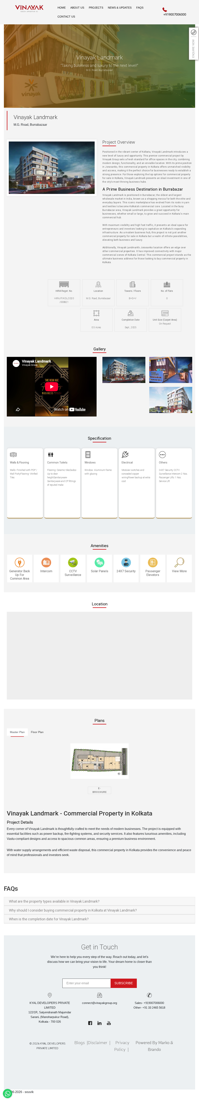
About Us (77, 7)
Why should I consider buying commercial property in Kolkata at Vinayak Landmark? (73, 910)
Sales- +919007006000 (149, 1003)
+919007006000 (174, 14)
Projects (96, 7)
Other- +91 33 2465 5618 (149, 1007)
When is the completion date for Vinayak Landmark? (49, 919)
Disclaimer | (99, 1045)
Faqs (139, 7)
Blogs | (81, 1045)
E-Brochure (100, 790)
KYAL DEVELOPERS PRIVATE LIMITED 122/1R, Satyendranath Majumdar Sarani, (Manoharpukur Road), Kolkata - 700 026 (49, 1012)
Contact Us (66, 16)
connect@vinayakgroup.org (99, 1003)
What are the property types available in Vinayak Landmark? (54, 901)
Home (62, 7)
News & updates (120, 7)
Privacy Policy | (122, 1045)
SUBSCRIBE (123, 983)
